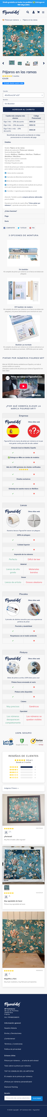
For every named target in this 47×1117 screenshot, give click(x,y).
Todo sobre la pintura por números (17, 1066)
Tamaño (5, 91)
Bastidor (5, 99)
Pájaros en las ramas (30, 20)
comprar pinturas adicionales (32, 197)
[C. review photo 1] (23, 940)
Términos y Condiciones (13, 1044)
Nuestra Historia (10, 1028)
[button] (7, 76)
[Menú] (43, 12)
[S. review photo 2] (6, 887)
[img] (9, 829)
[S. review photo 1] (23, 865)
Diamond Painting (11, 1087)
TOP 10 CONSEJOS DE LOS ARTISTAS (19, 1071)
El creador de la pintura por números (18, 1076)
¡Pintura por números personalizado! (18, 1082)
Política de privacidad (12, 1049)
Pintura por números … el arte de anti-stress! (21, 1060)
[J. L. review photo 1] (23, 810)
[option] (12, 63)
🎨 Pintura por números (10, 20)
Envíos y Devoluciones (12, 1033)
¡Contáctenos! (9, 1038)
